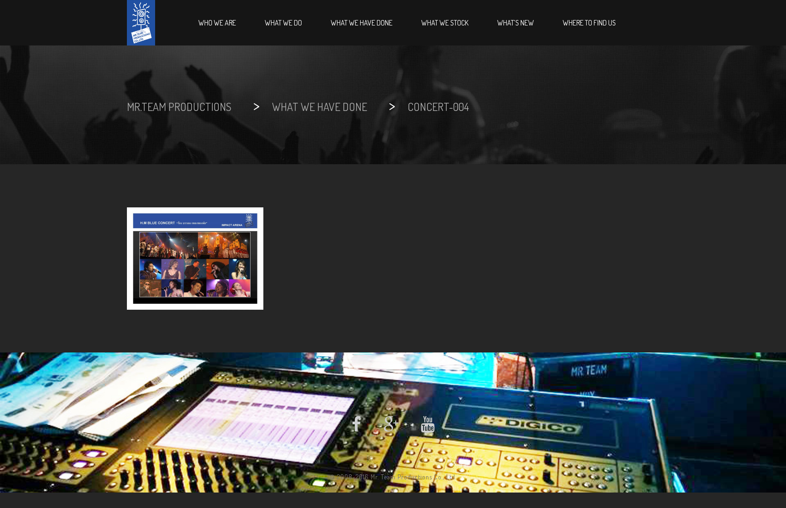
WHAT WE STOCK (445, 22)
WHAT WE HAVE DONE (362, 22)
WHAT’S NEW (515, 22)
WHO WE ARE (217, 22)
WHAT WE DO (283, 22)
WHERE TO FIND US (589, 22)
